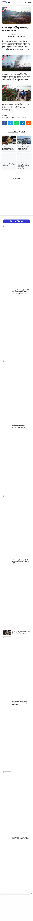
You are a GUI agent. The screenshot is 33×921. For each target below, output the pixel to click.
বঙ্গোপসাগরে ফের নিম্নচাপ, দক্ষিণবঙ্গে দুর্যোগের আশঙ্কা (19, 426)
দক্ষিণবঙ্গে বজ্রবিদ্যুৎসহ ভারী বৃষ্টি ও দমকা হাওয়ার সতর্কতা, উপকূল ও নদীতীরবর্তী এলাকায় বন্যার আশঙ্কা (20, 561)
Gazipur (23, 118)
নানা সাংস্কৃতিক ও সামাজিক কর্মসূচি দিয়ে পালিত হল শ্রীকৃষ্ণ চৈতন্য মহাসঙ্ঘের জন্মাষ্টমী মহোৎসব (20, 291)
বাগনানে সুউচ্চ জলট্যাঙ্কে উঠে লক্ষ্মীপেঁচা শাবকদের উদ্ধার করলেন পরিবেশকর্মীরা (23, 166)
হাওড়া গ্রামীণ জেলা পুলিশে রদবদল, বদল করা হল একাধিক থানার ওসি (24, 148)
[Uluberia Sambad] (7, 2)
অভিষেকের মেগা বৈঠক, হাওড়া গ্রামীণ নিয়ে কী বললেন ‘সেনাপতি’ (20, 838)
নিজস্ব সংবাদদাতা (13, 34)
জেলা (5, 115)
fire (9, 118)
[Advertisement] (16, 195)
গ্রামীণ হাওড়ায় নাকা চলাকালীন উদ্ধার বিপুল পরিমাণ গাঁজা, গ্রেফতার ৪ (8, 148)
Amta (6, 118)
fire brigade (16, 118)
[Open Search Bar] (20, 2)
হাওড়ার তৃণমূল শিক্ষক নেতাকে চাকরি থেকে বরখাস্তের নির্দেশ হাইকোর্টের (19, 703)
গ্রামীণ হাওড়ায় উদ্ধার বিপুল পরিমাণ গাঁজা (8, 164)
